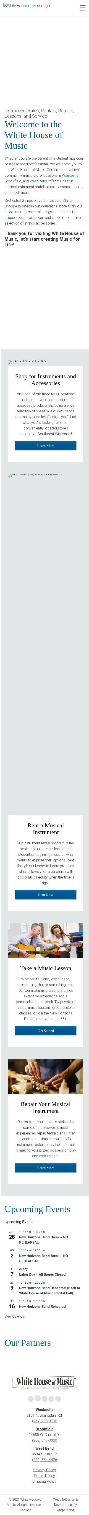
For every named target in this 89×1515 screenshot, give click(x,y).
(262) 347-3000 (44, 1440)
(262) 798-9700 (44, 1421)
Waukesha (70, 175)
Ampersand (65, 1510)
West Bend (38, 181)
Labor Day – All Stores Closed (42, 1274)
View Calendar (15, 1316)
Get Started (46, 1031)
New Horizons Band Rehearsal (42, 1306)
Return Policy (44, 1476)
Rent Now (45, 895)
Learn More (45, 446)
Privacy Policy (44, 1470)
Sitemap (25, 1510)
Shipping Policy (44, 1481)
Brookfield (13, 181)
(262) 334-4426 (44, 1460)
